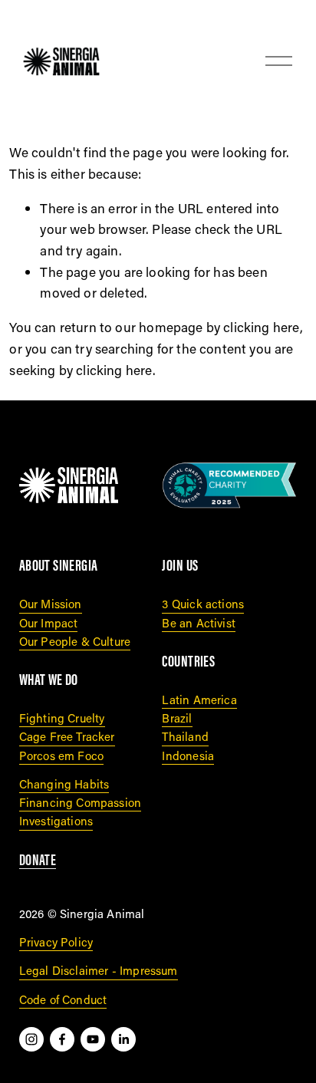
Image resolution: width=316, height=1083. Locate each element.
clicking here (261, 327)
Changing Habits (64, 784)
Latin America (199, 699)
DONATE (38, 860)
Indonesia (188, 755)
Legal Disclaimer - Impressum (98, 970)
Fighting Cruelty (62, 718)
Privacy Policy (56, 942)
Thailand (185, 736)
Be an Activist (198, 622)
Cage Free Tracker (67, 736)
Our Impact (48, 622)
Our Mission (50, 603)
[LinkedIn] (123, 1039)
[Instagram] (31, 1039)
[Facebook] (62, 1039)
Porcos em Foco (61, 755)
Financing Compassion (80, 802)
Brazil (177, 718)
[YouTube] (93, 1039)
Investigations (56, 820)
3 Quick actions (203, 603)
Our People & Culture (74, 641)
